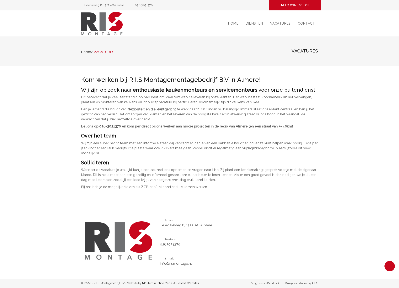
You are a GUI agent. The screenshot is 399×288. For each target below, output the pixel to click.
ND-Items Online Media (157, 283)
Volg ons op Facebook (265, 283)
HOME (233, 23)
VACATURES (280, 23)
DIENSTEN (254, 23)
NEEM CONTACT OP (295, 5)
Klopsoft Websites (187, 283)
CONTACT (306, 23)
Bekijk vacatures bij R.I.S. (301, 283)
